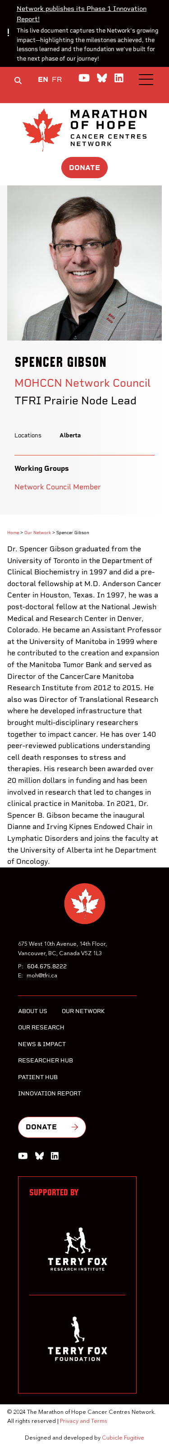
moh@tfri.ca (42, 976)
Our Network (37, 532)
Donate (84, 167)
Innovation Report (49, 1093)
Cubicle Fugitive (123, 1438)
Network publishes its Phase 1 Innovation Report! (81, 14)
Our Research (41, 1027)
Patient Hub (38, 1077)
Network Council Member (57, 487)
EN (43, 79)
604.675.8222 (47, 966)
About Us (32, 1011)
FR (57, 79)
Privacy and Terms (83, 1421)
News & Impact (42, 1044)
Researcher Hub (45, 1060)
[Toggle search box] (18, 80)
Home (13, 532)
